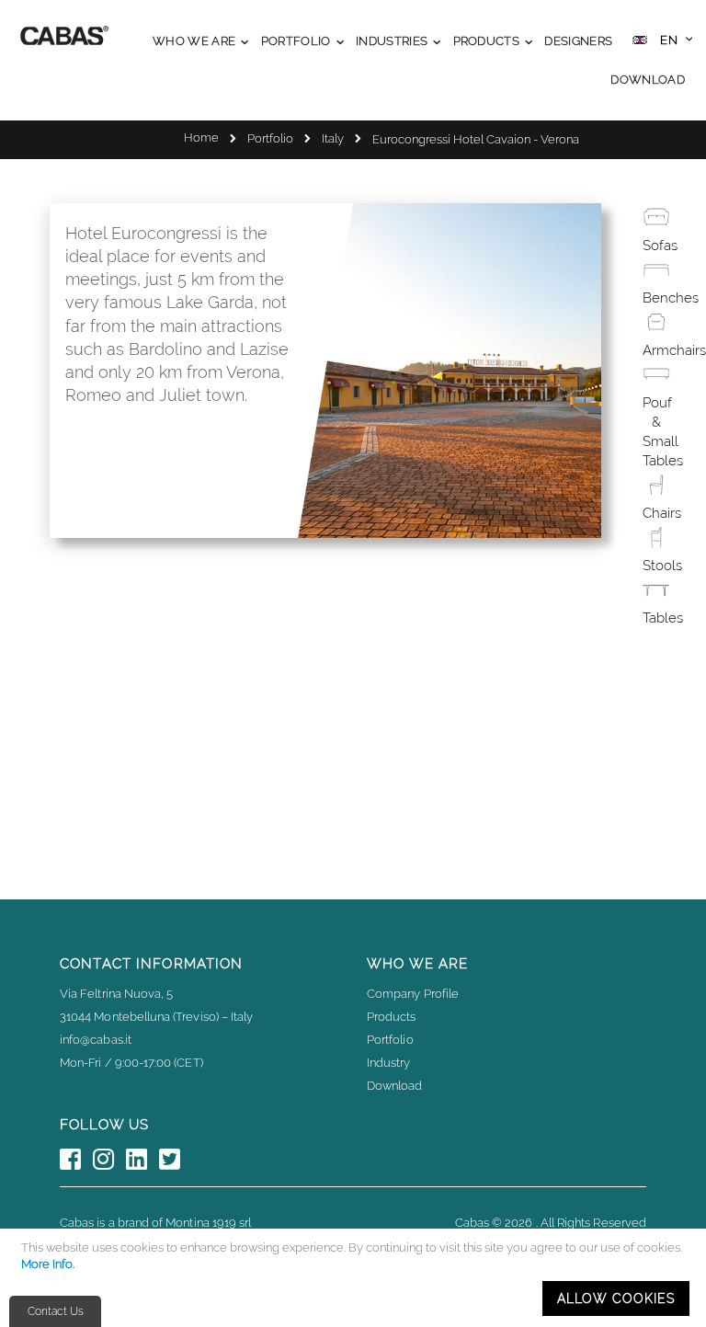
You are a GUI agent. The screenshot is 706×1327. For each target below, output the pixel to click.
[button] (662, 41)
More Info (47, 1264)
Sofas (660, 245)
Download (395, 1085)
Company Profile (413, 994)
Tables (663, 618)
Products (391, 1017)
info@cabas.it (95, 1040)
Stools (662, 565)
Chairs (662, 513)
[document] (355, 1278)
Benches (671, 298)
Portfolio (270, 138)
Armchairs (674, 350)
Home (201, 137)
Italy (333, 138)
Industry (389, 1063)
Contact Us (56, 1311)
